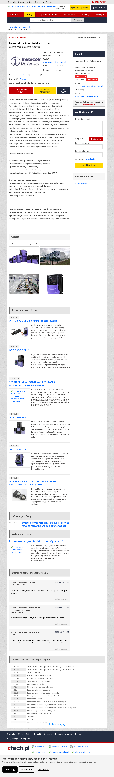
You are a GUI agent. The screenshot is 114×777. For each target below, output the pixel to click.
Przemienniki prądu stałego (38, 690)
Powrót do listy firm (18, 37)
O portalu (11, 734)
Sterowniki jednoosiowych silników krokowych (46, 701)
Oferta (20, 734)
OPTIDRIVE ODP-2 (19, 350)
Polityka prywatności (64, 734)
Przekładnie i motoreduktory (39, 713)
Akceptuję (86, 159)
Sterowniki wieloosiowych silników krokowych (46, 704)
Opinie (29, 734)
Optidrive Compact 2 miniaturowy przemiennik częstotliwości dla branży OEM (34, 483)
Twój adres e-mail (83, 143)
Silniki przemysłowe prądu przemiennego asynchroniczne (51, 669)
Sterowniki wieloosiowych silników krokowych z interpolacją (52, 707)
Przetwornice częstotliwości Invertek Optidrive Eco (37, 541)
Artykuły (85, 14)
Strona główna (14, 27)
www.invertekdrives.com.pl (54, 62)
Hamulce (31, 719)
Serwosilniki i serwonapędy (38, 681)
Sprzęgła (31, 716)
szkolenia (36, 75)
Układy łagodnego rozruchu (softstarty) (43, 696)
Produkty (14, 14)
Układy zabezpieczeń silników (40, 687)
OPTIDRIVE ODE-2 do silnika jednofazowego (33, 320)
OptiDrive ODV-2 (18, 417)
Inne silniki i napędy (35, 684)
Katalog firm (27, 27)
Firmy (29, 14)
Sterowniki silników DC (36, 698)
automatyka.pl (88, 104)
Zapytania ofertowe (48, 14)
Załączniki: (79, 138)
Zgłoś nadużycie (62, 599)
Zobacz (23, 79)
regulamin (90, 159)
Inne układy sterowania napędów (41, 710)
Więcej (99, 14)
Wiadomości (69, 14)
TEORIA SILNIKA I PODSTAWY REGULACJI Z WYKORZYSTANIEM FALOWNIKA (32, 384)
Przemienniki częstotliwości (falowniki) (43, 693)
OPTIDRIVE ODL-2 (19, 449)
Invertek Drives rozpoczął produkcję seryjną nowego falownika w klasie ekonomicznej (45, 524)
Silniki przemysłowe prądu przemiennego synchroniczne (51, 666)
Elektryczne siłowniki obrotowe (40, 678)
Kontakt (37, 734)
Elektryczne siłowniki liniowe (39, 675)
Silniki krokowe (33, 672)
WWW (63, 92)
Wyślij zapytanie (81, 7)
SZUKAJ (78, 20)
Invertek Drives (81, 183)
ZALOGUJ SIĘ (99, 7)
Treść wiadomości (83, 119)
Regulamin (48, 734)
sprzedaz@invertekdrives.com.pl (89, 86)
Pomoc (78, 734)
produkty (24, 75)
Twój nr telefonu (82, 151)
